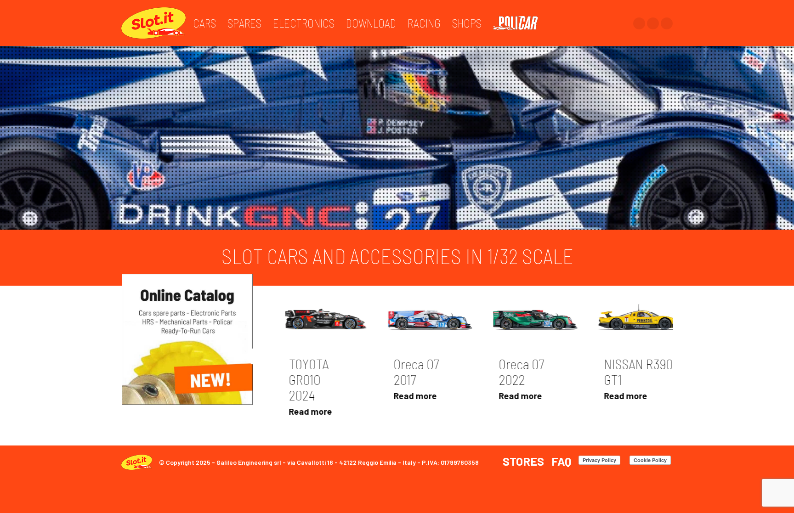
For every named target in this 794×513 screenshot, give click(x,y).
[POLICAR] (520, 23)
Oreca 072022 (403, 375)
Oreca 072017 (298, 375)
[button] (255, 353)
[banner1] (187, 336)
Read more (297, 399)
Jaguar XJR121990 (627, 375)
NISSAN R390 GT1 (520, 375)
